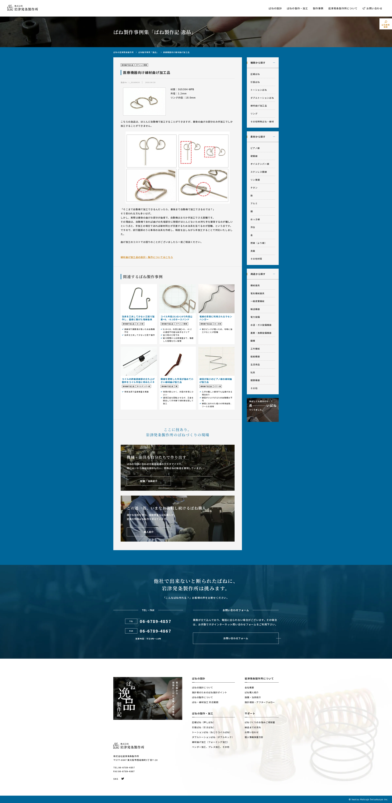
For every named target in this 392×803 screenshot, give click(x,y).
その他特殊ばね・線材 (262, 121)
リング (254, 113)
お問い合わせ (374, 8)
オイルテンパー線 (260, 163)
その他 (254, 388)
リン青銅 (255, 179)
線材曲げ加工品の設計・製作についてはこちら (147, 257)
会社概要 (249, 687)
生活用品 (255, 364)
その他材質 (256, 258)
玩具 (253, 372)
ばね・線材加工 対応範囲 (205, 702)
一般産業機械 (258, 301)
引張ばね (255, 82)
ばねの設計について (202, 687)
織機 (253, 340)
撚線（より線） (259, 242)
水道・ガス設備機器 (261, 324)
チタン (254, 187)
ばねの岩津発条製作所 (123, 52)
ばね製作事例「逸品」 (148, 52)
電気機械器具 (258, 293)
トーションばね (259, 89)
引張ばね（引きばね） (203, 727)
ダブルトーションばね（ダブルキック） (213, 737)
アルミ (254, 203)
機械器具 (255, 285)
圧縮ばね (255, 74)
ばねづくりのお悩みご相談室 (260, 722)
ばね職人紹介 (252, 692)
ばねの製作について (202, 697)
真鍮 (253, 250)
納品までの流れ (253, 727)
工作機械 (255, 348)
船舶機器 (255, 356)
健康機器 (255, 380)
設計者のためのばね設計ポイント (209, 692)
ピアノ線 (255, 148)
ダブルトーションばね (262, 97)
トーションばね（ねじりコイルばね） (212, 732)
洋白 (253, 227)
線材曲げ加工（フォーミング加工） (210, 742)
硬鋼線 (254, 156)
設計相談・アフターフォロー (260, 702)
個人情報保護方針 (254, 737)
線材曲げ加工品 (259, 105)
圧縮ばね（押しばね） (203, 722)
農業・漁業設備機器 (261, 332)
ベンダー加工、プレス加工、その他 (210, 746)
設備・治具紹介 (253, 697)
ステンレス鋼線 (259, 171)
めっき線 (255, 219)
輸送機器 (255, 309)
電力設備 (255, 316)
